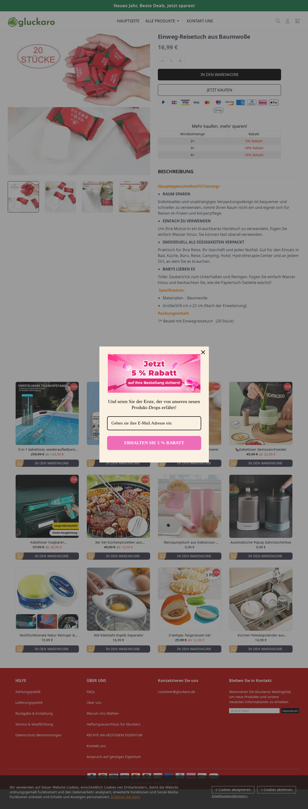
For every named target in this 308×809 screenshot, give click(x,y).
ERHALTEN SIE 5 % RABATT (154, 442)
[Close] (203, 352)
